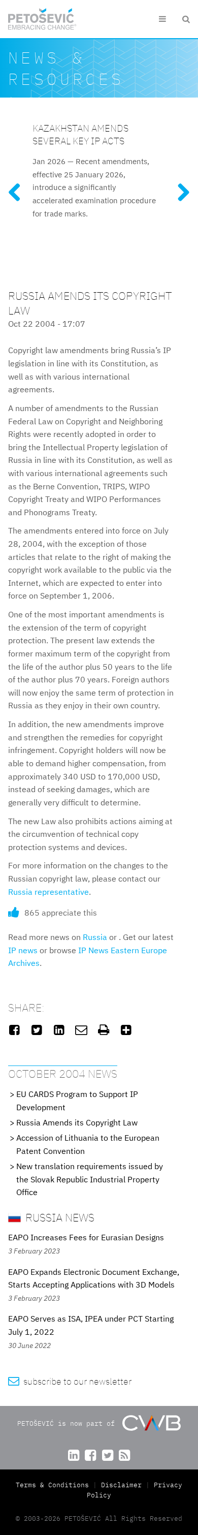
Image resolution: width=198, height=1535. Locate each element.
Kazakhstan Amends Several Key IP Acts (80, 134)
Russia (95, 937)
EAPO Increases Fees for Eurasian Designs (86, 1237)
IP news (23, 950)
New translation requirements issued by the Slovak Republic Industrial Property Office (89, 1179)
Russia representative (48, 892)
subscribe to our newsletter (69, 1381)
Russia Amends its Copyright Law (77, 1122)
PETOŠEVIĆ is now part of (68, 1423)
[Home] (42, 19)
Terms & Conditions (54, 1485)
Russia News (58, 1217)
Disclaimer (121, 1485)
